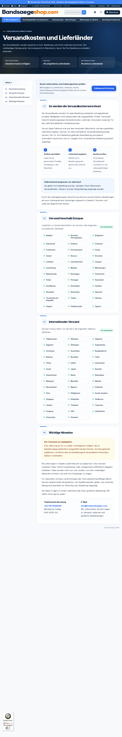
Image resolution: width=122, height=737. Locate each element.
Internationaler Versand (19, 97)
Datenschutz (115, 6)
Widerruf (93, 6)
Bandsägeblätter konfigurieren (35, 20)
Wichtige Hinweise (16, 101)
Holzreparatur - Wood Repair (64, 20)
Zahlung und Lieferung (104, 88)
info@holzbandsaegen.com (94, 506)
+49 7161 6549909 (52, 506)
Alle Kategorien (12, 20)
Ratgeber (24, 6)
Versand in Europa (16, 93)
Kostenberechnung (17, 89)
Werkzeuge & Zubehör (89, 20)
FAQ (15, 6)
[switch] (8, 728)
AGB (107, 6)
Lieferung (101, 6)
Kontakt (7, 6)
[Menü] (12, 713)
